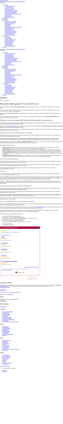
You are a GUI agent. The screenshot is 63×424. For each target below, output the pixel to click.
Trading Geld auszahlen (9, 33)
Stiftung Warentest (8, 43)
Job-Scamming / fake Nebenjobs (11, 11)
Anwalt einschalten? (9, 7)
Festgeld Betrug (8, 37)
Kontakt (4, 47)
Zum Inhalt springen (4, 0)
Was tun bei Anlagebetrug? (10, 6)
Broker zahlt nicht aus (9, 23)
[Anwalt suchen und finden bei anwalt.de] (20, 273)
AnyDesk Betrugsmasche (10, 28)
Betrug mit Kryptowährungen (10, 21)
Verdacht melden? (8, 14)
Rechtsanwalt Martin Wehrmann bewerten (31, 267)
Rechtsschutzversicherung (10, 17)
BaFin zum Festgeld (9, 45)
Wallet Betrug (7, 24)
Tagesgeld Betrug (8, 38)
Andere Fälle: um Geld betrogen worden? (13, 13)
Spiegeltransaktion (8, 29)
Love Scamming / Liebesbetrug (11, 10)
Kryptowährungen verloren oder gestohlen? (13, 27)
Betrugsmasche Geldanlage (10, 46)
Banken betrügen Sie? (9, 41)
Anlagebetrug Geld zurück (33, 211)
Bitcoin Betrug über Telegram (10, 32)
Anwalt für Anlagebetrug (14, 122)
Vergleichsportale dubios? (10, 40)
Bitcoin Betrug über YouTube (10, 31)
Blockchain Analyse (47, 156)
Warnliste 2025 (5, 18)
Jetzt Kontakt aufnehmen (5, 287)
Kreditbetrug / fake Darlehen (10, 12)
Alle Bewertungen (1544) (5, 234)
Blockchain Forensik (40, 207)
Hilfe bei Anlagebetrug (9, 9)
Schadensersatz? (8, 16)
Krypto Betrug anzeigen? (10, 30)
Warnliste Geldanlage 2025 (10, 39)
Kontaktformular (3, 306)
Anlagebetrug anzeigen (9, 8)
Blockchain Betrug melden (10, 34)
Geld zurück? (5, 19)
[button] (31, 2)
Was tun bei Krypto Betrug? (10, 22)
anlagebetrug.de (3, 289)
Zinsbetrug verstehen (9, 42)
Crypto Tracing (8, 26)
